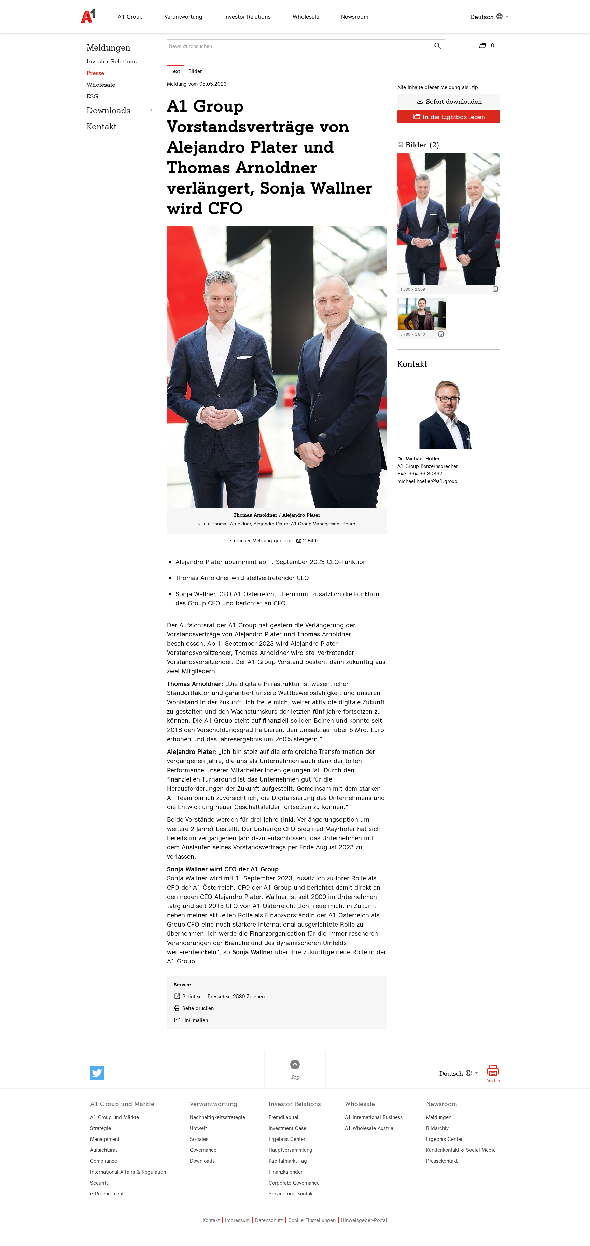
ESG (92, 96)
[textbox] (488, 16)
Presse (95, 72)
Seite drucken (198, 1008)
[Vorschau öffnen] (277, 367)
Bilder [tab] (195, 71)
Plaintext (192, 996)
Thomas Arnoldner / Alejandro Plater (277, 515)
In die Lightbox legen (448, 116)
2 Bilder (312, 540)
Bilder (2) (418, 144)
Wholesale (101, 84)
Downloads (108, 109)
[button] (486, 47)
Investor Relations (112, 61)
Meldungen (108, 47)
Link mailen (195, 1020)
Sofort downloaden (449, 101)
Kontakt (101, 125)
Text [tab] (175, 71)
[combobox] (488, 16)
